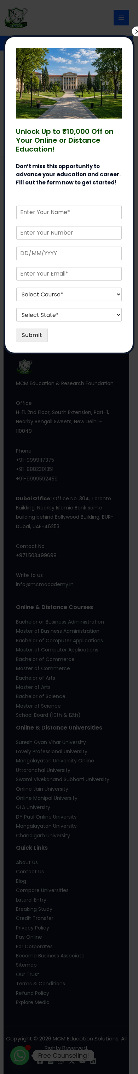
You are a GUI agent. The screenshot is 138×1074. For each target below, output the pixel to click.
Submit (32, 335)
